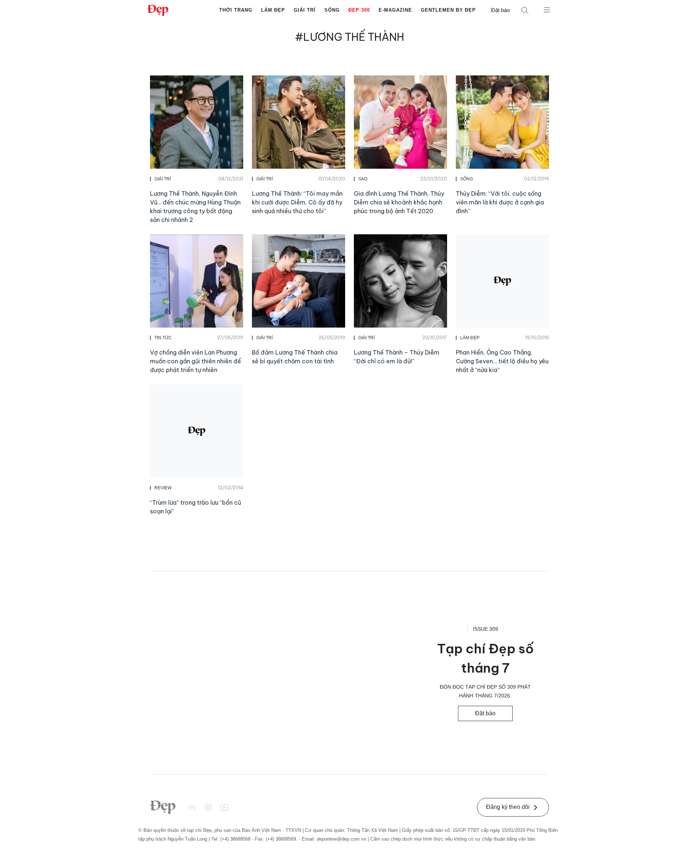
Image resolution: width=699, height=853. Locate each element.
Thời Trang (235, 10)
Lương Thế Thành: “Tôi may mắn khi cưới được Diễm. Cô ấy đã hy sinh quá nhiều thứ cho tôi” (297, 202)
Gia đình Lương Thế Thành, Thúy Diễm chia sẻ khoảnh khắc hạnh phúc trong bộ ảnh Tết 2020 (399, 202)
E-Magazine (395, 10)
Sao (362, 179)
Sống (332, 10)
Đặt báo (500, 10)
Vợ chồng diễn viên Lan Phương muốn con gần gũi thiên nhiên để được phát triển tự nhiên (195, 361)
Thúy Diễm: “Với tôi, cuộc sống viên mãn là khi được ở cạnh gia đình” (500, 202)
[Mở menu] (546, 9)
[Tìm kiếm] (525, 10)
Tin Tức (163, 338)
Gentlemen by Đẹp (448, 10)
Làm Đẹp (273, 10)
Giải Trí (305, 10)
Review (162, 488)
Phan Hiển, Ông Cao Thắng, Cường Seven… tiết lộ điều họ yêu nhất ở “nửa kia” (502, 361)
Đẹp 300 (359, 10)
